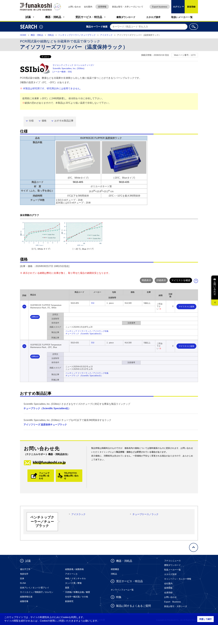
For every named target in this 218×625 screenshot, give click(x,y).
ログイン (176, 4)
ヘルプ (197, 281)
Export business (159, 6)
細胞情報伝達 (26, 596)
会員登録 (168, 592)
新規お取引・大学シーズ (175, 606)
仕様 (31, 120)
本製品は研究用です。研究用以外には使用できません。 (52, 88)
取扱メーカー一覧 (172, 569)
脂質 (67, 587)
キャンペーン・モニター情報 (177, 579)
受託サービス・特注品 (88, 17)
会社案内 (88, 6)
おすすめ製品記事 (63, 120)
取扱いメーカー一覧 (182, 17)
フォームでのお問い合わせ (44, 476)
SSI (92, 303)
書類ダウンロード (125, 17)
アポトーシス (71, 574)
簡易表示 (146, 280)
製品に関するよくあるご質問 (133, 605)
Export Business (172, 602)
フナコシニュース (172, 560)
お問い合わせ (74, 6)
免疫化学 (24, 574)
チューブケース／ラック (145, 514)
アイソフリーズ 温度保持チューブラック (45, 424)
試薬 (28, 17)
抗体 (22, 578)
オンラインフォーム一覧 (122, 590)
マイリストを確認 (180, 280)
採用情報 (102, 6)
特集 (118, 597)
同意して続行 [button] (205, 619)
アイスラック (106, 35)
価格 (44, 120)
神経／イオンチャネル (75, 578)
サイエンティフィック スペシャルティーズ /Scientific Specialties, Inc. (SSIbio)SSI (73, 68)
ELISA (23, 583)
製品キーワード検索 (97, 26)
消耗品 (51, 35)
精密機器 (115, 569)
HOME (23, 35)
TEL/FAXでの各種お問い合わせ (71, 476)
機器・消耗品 (53, 17)
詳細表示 (161, 280)
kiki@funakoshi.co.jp (49, 462)
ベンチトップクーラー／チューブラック (77, 35)
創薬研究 (69, 601)
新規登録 (191, 6)
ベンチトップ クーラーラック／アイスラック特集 (87, 331)
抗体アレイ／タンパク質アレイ (34, 587)
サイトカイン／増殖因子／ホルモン (36, 592)
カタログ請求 (153, 17)
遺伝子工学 (25, 569)
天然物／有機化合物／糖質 (77, 592)
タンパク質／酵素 (73, 583)
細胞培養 (24, 601)
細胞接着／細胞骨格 (74, 569)
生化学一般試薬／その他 (76, 596)
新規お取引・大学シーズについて (127, 6)
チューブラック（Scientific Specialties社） (84, 334)
